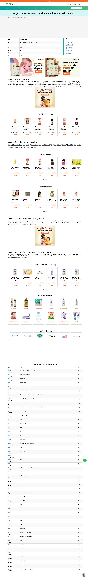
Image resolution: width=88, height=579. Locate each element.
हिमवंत (9, 447)
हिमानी (9, 407)
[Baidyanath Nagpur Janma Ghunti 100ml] (64, 121)
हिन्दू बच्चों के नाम (68, 41)
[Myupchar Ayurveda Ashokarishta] (39, 193)
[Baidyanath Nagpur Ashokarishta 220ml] (52, 121)
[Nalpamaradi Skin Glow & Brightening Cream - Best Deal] (15, 193)
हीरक (9, 540)
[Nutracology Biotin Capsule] (64, 161)
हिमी (8, 476)
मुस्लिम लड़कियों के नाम (69, 48)
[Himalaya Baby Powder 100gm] (52, 271)
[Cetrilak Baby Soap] (27, 271)
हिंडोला (9, 524)
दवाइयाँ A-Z (36, 8)
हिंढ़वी (9, 512)
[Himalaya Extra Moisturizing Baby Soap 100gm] (15, 271)
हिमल (9, 382)
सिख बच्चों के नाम (68, 50)
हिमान (9, 395)
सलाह (7, 8)
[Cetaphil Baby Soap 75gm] (39, 271)
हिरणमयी (9, 569)
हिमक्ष (9, 374)
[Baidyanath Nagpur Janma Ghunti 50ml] (40, 121)
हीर (8, 532)
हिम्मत (9, 488)
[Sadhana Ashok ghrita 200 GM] (64, 193)
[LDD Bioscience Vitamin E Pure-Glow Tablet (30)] (76, 161)
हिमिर (9, 480)
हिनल (9, 500)
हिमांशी (9, 427)
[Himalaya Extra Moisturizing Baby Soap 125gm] (64, 271)
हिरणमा (9, 557)
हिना (8, 496)
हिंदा (8, 504)
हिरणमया (9, 565)
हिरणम (9, 561)
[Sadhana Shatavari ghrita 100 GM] (27, 121)
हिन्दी (9, 516)
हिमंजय (9, 415)
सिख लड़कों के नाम (68, 52)
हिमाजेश (9, 370)
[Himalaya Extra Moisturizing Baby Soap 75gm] (76, 271)
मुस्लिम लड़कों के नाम (69, 47)
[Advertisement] (44, 28)
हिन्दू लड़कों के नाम (68, 42)
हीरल (9, 544)
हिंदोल (9, 520)
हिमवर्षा (9, 451)
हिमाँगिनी (9, 403)
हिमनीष (9, 399)
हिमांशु (9, 431)
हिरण (9, 549)
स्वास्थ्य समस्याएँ (16, 8)
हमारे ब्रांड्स (27, 8)
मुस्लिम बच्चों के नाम (69, 45)
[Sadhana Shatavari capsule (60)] (52, 193)
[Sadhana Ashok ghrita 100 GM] (15, 121)
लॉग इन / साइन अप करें (76, 8)
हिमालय (9, 387)
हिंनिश (9, 492)
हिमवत (9, 463)
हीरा (8, 536)
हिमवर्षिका (9, 455)
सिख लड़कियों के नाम (69, 53)
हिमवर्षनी (9, 459)
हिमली (9, 391)
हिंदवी (9, 508)
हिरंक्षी (9, 553)
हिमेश (9, 472)
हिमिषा (9, 484)
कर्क (21, 55)
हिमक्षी (9, 378)
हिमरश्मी (9, 439)
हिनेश (9, 528)
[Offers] (65, 4)
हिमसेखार (9, 443)
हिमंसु (9, 435)
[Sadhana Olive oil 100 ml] (15, 161)
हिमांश (9, 423)
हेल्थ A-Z (45, 8)
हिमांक (9, 419)
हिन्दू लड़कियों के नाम (69, 44)
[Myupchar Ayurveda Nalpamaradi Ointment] (27, 193)
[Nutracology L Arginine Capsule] (76, 121)
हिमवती (9, 468)
